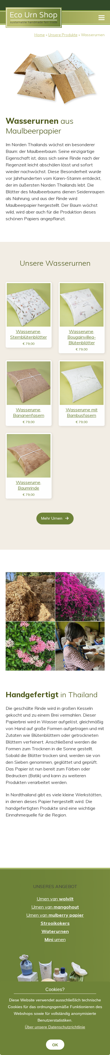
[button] (101, 17)
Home (39, 35)
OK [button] (55, 1045)
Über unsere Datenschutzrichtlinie (55, 1027)
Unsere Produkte (63, 35)
